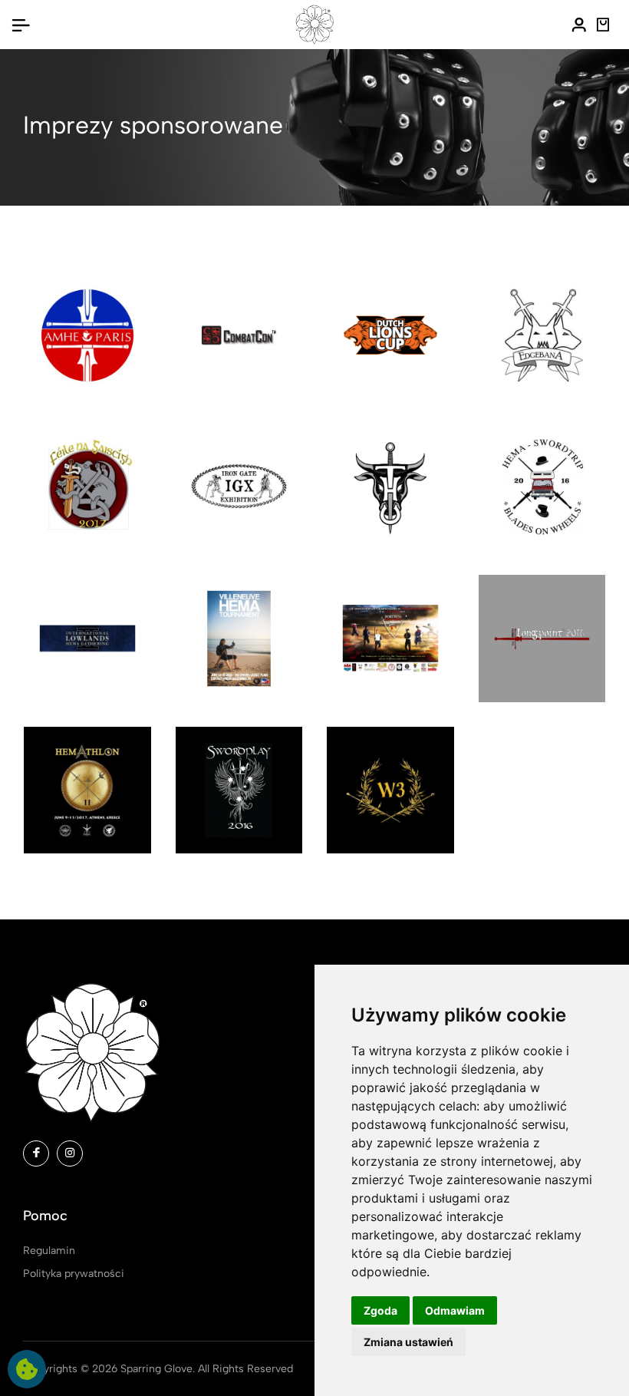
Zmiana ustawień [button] (408, 1341)
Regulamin (49, 1250)
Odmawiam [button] (455, 1310)
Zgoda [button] (380, 1310)
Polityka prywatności (73, 1273)
